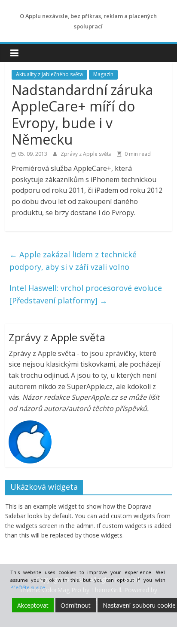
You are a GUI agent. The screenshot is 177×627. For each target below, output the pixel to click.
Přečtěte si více (27, 587)
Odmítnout (76, 605)
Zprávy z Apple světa (87, 154)
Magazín (103, 74)
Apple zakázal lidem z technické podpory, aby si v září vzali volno (73, 260)
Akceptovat (33, 605)
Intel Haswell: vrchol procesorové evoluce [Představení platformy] (85, 294)
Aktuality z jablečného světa (49, 74)
